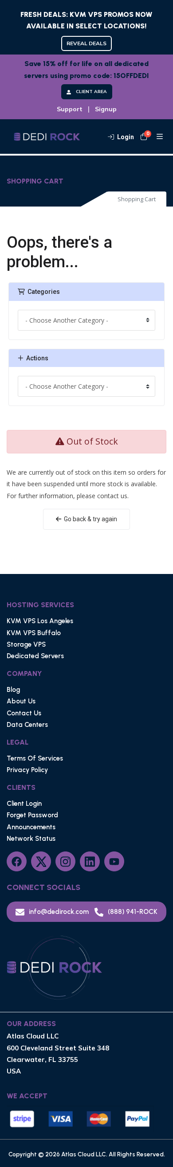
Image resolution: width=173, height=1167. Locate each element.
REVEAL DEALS (86, 43)
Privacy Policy (27, 770)
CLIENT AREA (91, 91)
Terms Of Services (35, 758)
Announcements (31, 827)
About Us (21, 701)
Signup (106, 109)
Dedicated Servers (35, 656)
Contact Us (24, 713)
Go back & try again (89, 519)
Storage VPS (26, 644)
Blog (13, 690)
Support (70, 109)
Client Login (24, 804)
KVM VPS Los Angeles (40, 621)
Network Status (31, 839)
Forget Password (32, 815)
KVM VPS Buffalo (34, 633)
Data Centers (27, 725)
